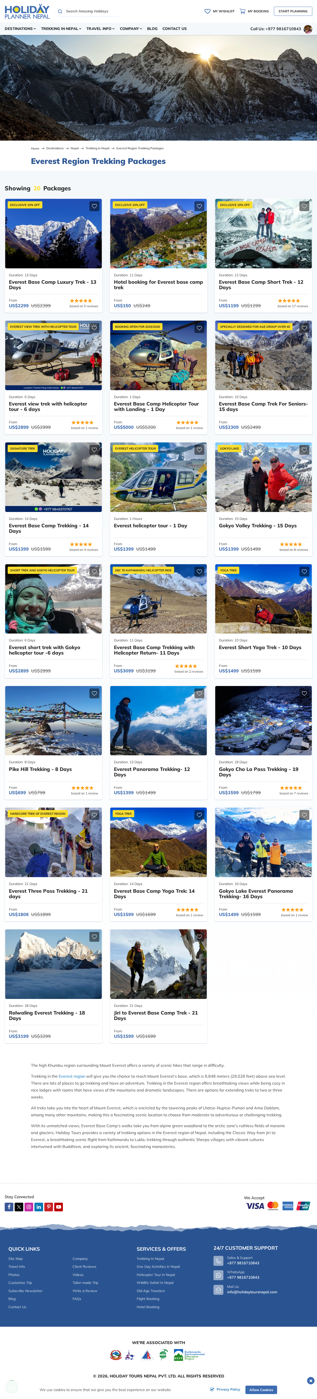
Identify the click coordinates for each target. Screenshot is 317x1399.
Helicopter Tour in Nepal (156, 1274)
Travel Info (16, 1266)
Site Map (15, 1258)
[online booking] (278, 1205)
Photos (14, 1274)
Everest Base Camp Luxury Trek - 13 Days (52, 284)
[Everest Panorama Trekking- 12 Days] (158, 721)
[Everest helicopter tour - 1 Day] (158, 477)
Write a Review (85, 1291)
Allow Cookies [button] (261, 1390)
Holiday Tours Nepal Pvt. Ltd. (143, 1376)
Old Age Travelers (151, 1291)
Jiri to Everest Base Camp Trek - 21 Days (156, 1015)
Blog (152, 28)
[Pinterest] (48, 1207)
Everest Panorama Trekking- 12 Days (152, 772)
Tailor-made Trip (85, 1282)
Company (80, 1258)
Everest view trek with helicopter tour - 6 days (48, 406)
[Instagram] (29, 1207)
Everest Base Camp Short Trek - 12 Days (261, 284)
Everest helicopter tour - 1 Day (150, 525)
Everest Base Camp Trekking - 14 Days (49, 528)
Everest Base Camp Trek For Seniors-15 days (263, 406)
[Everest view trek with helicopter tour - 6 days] (53, 355)
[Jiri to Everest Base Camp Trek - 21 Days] (158, 964)
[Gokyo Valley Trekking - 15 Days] (263, 477)
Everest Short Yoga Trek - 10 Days (260, 647)
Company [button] (129, 28)
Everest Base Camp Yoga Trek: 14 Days (154, 893)
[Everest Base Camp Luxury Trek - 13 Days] (53, 233)
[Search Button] (60, 11)
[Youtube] (58, 1207)
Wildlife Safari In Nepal (155, 1282)
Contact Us (174, 28)
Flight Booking (148, 1299)
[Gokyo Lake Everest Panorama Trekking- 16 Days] (263, 842)
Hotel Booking (148, 1307)
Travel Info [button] (98, 28)
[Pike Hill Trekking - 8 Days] (53, 721)
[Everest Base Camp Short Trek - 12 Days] (263, 233)
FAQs (77, 1299)
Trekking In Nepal (97, 148)
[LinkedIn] (38, 1207)
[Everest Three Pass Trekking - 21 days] (53, 842)
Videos (78, 1274)
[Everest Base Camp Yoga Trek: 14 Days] (158, 842)
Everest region (72, 1076)
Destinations (55, 148)
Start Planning (293, 11)
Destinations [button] (19, 28)
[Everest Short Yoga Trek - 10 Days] (263, 599)
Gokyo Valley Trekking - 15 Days (258, 525)
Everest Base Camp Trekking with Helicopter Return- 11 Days (154, 650)
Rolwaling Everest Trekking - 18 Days (47, 1015)
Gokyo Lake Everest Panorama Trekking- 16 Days (256, 893)
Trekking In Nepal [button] (59, 28)
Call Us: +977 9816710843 (275, 28)
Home (35, 148)
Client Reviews (84, 1266)
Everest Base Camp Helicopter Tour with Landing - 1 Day (156, 406)
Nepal (75, 148)
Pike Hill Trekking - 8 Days (40, 769)
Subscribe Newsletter (25, 1291)
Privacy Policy (228, 1389)
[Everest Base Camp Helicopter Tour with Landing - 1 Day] (158, 355)
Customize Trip (20, 1282)
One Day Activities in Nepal (158, 1266)
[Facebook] (9, 1207)
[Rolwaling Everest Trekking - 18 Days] (53, 964)
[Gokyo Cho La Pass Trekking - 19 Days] (263, 721)
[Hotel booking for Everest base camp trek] (158, 233)
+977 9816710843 (243, 1277)
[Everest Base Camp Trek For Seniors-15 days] (263, 355)
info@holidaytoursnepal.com (252, 1292)
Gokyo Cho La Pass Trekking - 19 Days (258, 772)
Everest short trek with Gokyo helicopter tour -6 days (44, 650)
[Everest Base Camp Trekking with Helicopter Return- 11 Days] (158, 599)
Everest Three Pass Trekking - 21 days (48, 893)
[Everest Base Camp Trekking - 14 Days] (53, 477)
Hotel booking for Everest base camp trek (158, 284)
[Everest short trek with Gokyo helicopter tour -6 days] (53, 599)
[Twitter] (19, 1207)
